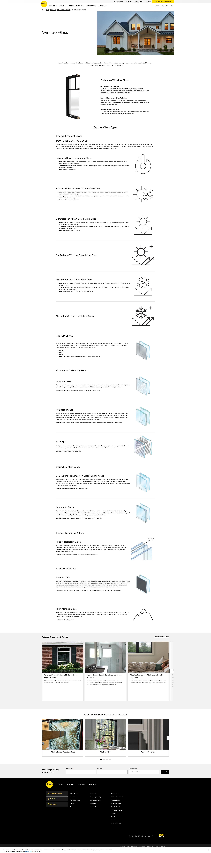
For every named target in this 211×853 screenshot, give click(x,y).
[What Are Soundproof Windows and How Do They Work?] (148, 671)
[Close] (208, 850)
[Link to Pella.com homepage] (44, 4)
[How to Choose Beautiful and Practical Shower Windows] (105, 671)
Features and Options (63, 9)
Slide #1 (104, 759)
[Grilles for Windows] (105, 737)
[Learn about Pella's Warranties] (161, 836)
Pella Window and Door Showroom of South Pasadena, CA (67, 839)
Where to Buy (91, 6)
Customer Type (133, 768)
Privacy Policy (28, 851)
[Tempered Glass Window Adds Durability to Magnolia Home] (62, 671)
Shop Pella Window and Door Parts (60, 837)
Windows (53, 9)
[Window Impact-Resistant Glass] (62, 737)
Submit (164, 772)
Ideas (47, 9)
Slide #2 (107, 759)
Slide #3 (110, 759)
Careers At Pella (54, 835)
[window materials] (148, 737)
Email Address (69, 768)
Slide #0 (101, 759)
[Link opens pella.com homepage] (49, 784)
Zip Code (99, 768)
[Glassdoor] (152, 836)
